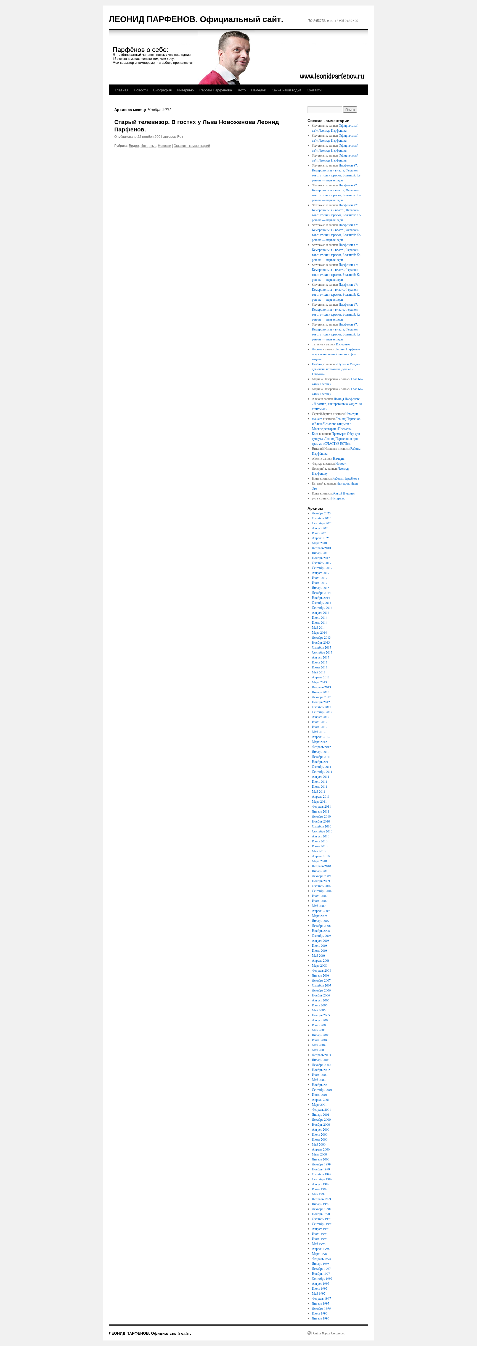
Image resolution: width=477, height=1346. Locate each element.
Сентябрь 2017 (322, 567)
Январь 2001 (320, 1114)
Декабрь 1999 (321, 1164)
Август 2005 (320, 1020)
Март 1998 (319, 1253)
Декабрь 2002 (321, 1064)
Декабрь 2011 (321, 756)
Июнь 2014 (319, 622)
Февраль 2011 (321, 806)
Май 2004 (318, 1045)
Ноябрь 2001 (321, 1084)
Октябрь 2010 (321, 826)
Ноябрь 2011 (321, 761)
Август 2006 (320, 1000)
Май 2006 (318, 1010)
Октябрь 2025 (321, 518)
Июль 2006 (319, 1005)
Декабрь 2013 (321, 637)
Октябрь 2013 (321, 647)
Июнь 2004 (319, 1040)
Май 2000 (318, 1144)
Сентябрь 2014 (322, 607)
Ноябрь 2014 (321, 597)
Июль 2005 (319, 1025)
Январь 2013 (320, 692)
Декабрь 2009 (321, 876)
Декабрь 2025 (321, 513)
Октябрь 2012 (321, 707)
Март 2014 (319, 632)
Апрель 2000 (321, 1149)
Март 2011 (319, 801)
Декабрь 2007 (321, 980)
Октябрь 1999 (321, 1174)
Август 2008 (320, 940)
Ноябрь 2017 (321, 558)
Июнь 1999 (319, 1189)
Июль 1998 (319, 1233)
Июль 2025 (319, 533)
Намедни (258, 89)
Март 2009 (319, 915)
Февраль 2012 (321, 746)
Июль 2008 (319, 945)
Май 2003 (318, 1050)
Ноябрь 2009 (321, 881)
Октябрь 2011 (321, 766)
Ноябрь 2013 (321, 642)
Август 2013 (320, 657)
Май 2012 (318, 731)
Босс (315, 433)
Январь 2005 (320, 1035)
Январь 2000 (320, 1159)
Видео (134, 145)
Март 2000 (319, 1154)
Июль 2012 (319, 722)
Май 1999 (318, 1194)
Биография (162, 89)
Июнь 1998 (319, 1238)
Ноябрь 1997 (321, 1273)
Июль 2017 (319, 577)
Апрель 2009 (321, 910)
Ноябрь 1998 (321, 1214)
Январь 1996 (320, 1318)
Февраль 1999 (321, 1199)
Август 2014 (320, 612)
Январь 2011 (320, 811)
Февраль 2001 (321, 1109)
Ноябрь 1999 (321, 1169)
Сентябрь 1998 (322, 1223)
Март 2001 (319, 1104)
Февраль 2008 (321, 970)
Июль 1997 (319, 1288)
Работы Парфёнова (215, 89)
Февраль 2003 (321, 1055)
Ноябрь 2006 (321, 995)
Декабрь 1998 (321, 1209)
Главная (121, 89)
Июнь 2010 (319, 846)
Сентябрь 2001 (322, 1089)
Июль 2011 (319, 781)
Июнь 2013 (319, 667)
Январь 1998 (320, 1263)
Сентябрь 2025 (322, 523)
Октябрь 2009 (321, 886)
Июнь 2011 (319, 786)
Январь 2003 (320, 1059)
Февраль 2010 (321, 866)
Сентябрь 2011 (322, 771)
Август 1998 (320, 1228)
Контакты (314, 89)
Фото (241, 89)
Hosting (317, 364)
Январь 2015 (320, 587)
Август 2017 (320, 572)
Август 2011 (320, 776)
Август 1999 (320, 1184)
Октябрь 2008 (321, 935)
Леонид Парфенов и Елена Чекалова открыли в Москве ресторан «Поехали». (336, 423)
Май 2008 (318, 955)
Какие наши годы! (286, 89)
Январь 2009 (320, 920)
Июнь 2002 (319, 1074)
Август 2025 (320, 528)
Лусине (317, 349)
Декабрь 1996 (321, 1308)
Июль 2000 (319, 1134)
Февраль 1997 (321, 1298)
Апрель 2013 (321, 677)
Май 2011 (318, 791)
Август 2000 (320, 1129)
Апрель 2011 (321, 796)
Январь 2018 (320, 553)
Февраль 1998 (321, 1258)
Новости (141, 89)
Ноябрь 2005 (321, 1015)
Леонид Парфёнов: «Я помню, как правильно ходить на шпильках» (337, 403)
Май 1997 (318, 1293)
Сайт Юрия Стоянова (329, 1333)
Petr (180, 136)
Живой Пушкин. (343, 493)
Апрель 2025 (321, 538)
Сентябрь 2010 (322, 831)
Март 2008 (319, 965)
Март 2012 (319, 741)
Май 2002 (318, 1079)
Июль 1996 (319, 1313)
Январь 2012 (320, 751)
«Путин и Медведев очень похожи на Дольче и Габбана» (336, 369)
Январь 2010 (320, 871)
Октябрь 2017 (321, 562)
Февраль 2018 (321, 548)
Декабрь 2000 (321, 1119)
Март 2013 (319, 682)
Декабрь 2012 (321, 697)
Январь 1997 (320, 1303)
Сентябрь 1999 (322, 1179)
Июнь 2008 (319, 950)
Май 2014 (318, 627)
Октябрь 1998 (321, 1219)
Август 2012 (320, 717)
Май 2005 (318, 1030)
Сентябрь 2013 (322, 652)
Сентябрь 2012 (322, 712)
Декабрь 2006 (321, 990)
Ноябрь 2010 (321, 821)
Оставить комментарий (192, 145)
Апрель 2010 (321, 856)
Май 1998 (318, 1243)
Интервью (185, 89)
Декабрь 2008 (321, 925)
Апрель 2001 (321, 1099)
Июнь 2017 (319, 582)
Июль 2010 (319, 841)
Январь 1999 (320, 1204)
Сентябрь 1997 (322, 1278)
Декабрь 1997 (321, 1268)
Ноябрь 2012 (321, 702)
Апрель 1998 (321, 1248)
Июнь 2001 (319, 1094)
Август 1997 (320, 1283)
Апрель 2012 (321, 736)
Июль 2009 (319, 895)
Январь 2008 (320, 975)
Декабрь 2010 (321, 816)
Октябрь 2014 (321, 602)
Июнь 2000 (319, 1139)
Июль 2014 (319, 617)
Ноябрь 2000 (321, 1124)
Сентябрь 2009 (322, 890)
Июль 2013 (319, 662)
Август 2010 (320, 836)
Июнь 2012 (319, 726)
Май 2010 (318, 851)
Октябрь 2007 (321, 985)
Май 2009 (318, 905)
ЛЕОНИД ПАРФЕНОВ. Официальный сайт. (196, 19)
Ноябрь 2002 (321, 1069)
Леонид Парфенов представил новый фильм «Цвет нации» (336, 354)
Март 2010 (319, 861)
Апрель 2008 (321, 960)
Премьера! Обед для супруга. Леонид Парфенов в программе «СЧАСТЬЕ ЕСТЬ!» (336, 438)
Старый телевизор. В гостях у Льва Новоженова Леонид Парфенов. (196, 125)
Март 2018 (319, 543)
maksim (317, 418)
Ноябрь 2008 (321, 930)
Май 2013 (318, 672)
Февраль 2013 (321, 687)
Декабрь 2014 (321, 592)
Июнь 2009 (319, 900)
